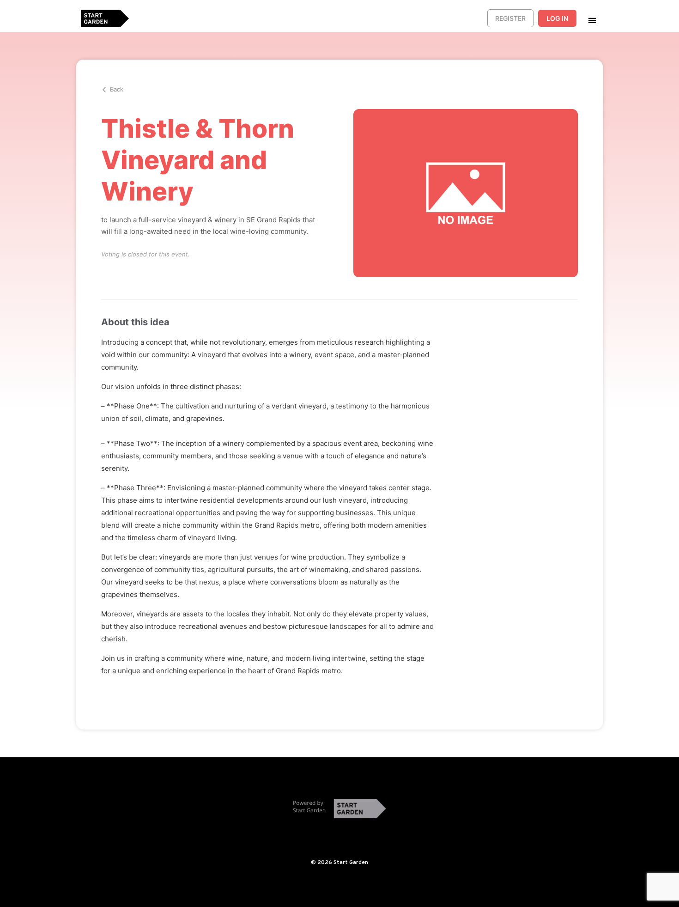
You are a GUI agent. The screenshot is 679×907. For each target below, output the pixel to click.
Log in (557, 18)
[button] (592, 20)
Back (116, 89)
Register (510, 18)
